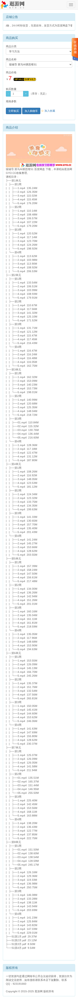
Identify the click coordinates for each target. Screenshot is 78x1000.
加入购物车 (31, 110)
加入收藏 (48, 110)
